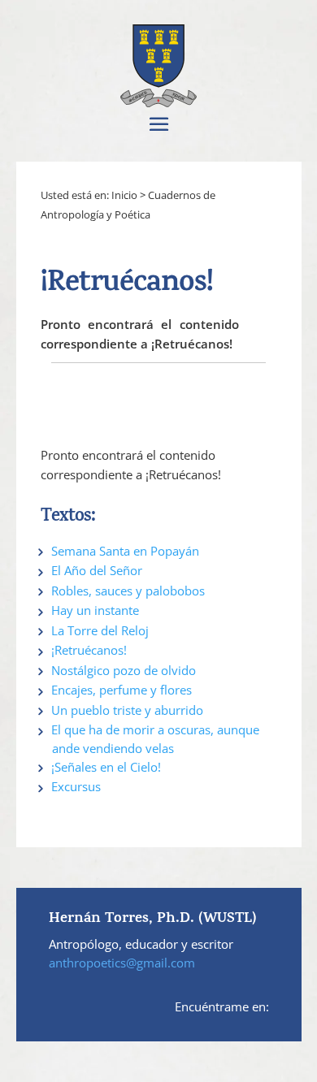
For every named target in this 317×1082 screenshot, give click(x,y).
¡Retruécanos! (89, 650)
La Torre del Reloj (100, 630)
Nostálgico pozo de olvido (123, 670)
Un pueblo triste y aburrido (127, 710)
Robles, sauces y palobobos (128, 590)
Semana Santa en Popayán (125, 551)
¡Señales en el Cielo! (106, 767)
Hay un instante (95, 610)
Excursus (76, 786)
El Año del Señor (96, 570)
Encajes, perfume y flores (121, 690)
